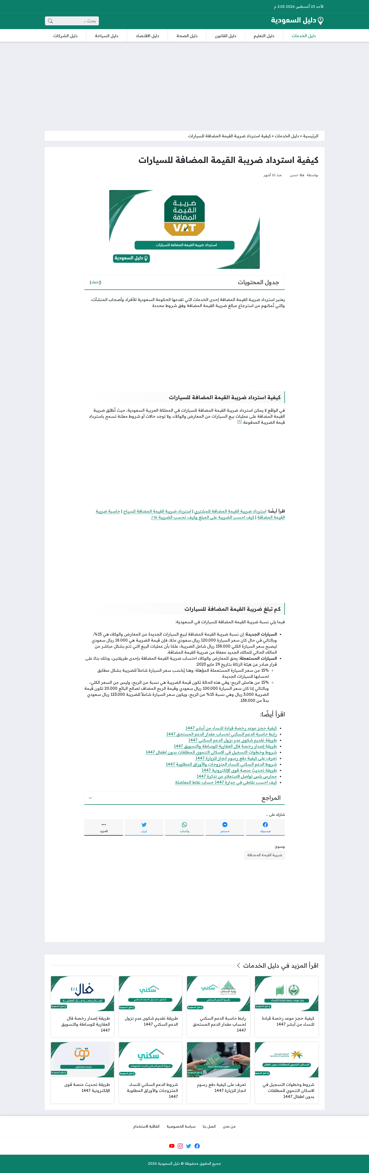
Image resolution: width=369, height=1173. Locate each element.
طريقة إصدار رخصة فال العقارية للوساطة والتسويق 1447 (225, 746)
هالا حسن (297, 175)
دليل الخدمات (287, 135)
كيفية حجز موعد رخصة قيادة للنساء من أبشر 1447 (231, 727)
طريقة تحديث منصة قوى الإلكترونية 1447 (239, 770)
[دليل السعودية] (297, 21)
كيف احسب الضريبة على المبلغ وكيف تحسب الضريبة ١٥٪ (202, 517)
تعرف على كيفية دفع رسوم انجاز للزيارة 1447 (236, 758)
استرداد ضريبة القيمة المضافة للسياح (157, 511)
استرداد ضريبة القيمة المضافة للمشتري (230, 511)
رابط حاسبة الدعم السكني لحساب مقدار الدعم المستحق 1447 (221, 733)
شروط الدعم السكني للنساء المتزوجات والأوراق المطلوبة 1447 (221, 764)
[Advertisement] (184, 83)
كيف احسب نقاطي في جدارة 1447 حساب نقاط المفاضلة (226, 782)
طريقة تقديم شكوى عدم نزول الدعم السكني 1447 (232, 740)
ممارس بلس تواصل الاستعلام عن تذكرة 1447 (237, 776)
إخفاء (95, 282)
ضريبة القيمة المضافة (264, 855)
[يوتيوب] (171, 1145)
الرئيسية (310, 135)
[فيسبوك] (197, 1145)
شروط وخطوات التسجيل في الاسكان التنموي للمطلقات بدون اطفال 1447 (211, 752)
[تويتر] (188, 1145)
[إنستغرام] (180, 1145)
